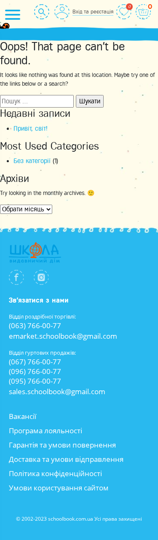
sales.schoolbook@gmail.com (57, 391)
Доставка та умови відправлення (66, 459)
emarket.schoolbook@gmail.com (63, 336)
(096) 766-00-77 (35, 371)
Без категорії (32, 161)
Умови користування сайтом (59, 488)
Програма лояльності (45, 430)
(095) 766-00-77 (35, 381)
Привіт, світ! (30, 128)
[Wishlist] (124, 12)
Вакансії (22, 416)
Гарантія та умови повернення (62, 445)
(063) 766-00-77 (35, 325)
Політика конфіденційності (55, 473)
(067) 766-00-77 (35, 361)
